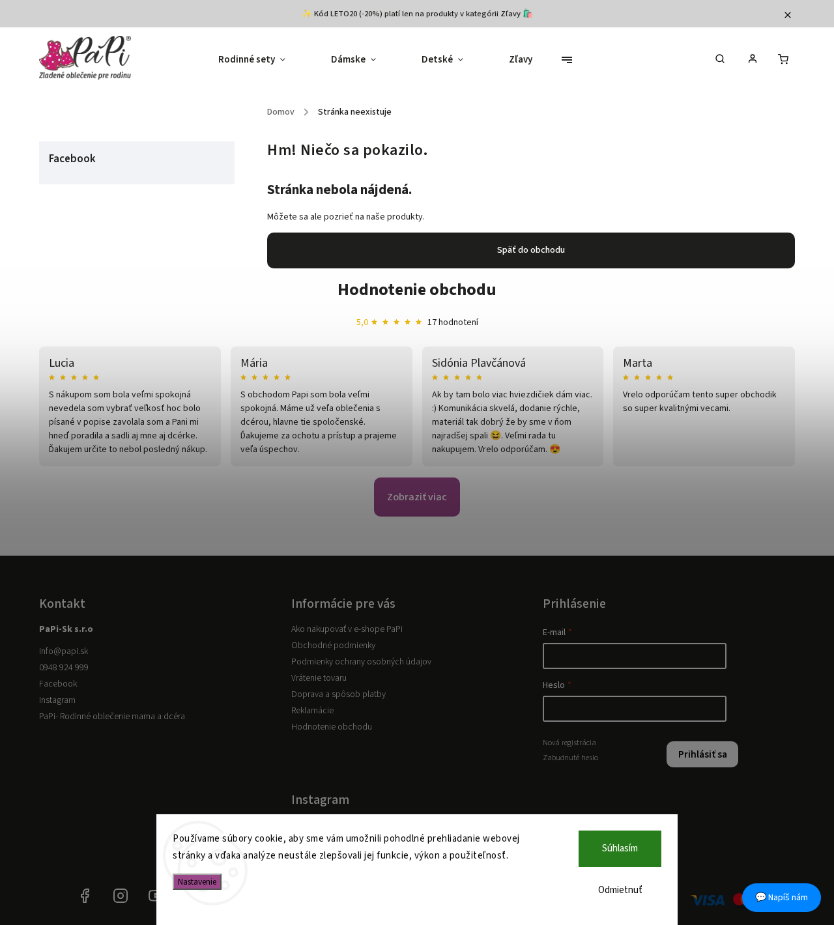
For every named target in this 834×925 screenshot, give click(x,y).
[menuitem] (263, 59)
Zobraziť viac (417, 497)
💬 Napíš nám (781, 897)
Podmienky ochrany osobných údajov (361, 661)
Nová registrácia (569, 742)
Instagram (57, 700)
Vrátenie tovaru (319, 678)
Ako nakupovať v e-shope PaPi (347, 629)
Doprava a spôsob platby (338, 694)
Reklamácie (312, 710)
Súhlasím (620, 848)
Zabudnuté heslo (570, 757)
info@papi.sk (63, 651)
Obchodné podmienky (333, 645)
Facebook (58, 683)
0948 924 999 (64, 667)
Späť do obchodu (531, 250)
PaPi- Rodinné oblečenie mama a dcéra (112, 716)
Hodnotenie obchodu (417, 290)
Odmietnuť (620, 890)
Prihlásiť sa (702, 754)
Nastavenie (197, 881)
